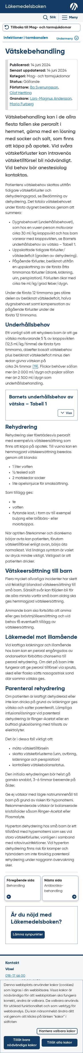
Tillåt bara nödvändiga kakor (22, 1042)
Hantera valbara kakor (57, 1031)
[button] (66, 413)
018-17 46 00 (15, 976)
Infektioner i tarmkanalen (26, 38)
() (35, 367)
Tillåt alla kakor (59, 1042)
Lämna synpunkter (28, 934)
